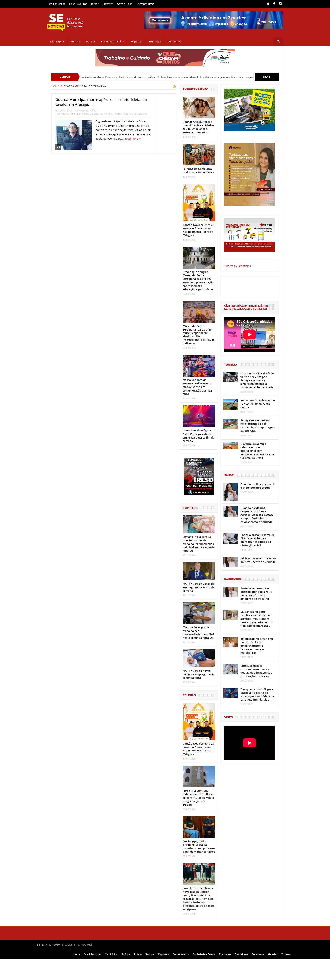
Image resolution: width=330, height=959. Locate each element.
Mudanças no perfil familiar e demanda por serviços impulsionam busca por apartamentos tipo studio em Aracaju (256, 619)
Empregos (155, 41)
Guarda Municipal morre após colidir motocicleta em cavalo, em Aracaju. (101, 102)
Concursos (174, 41)
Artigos (150, 954)
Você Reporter (92, 954)
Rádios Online (57, 3)
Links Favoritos (78, 3)
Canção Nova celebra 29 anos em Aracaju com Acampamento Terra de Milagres (198, 230)
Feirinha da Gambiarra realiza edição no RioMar (199, 170)
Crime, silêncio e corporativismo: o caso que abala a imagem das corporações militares (256, 671)
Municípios (57, 41)
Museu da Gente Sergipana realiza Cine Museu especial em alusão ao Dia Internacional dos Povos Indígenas (198, 334)
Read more (131, 138)
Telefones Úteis (145, 3)
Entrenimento (181, 954)
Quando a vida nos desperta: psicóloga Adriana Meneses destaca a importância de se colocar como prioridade (257, 515)
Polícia (90, 41)
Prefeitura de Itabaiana (135, 113)
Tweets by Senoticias (237, 266)
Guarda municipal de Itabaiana (77, 113)
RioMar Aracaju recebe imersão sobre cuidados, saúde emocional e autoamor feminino (199, 127)
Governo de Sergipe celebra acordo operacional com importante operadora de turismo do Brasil (257, 451)
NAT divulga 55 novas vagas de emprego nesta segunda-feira (199, 674)
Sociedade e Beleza (113, 41)
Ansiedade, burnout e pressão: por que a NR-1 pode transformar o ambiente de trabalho (256, 593)
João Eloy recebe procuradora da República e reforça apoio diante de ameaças (168, 76)
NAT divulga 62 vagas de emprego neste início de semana (198, 587)
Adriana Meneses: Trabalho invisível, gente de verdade (258, 560)
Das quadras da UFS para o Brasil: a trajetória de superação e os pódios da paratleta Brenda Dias (257, 694)
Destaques (82, 110)
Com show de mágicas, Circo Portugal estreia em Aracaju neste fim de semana (198, 436)
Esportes (137, 41)
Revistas (108, 3)
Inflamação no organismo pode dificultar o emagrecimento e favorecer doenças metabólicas (257, 646)
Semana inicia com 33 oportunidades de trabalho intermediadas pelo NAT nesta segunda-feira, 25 (199, 544)
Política (75, 41)
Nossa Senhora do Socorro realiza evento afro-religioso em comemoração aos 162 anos (197, 387)
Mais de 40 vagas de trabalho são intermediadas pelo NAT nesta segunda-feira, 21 (198, 632)
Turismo (286, 954)
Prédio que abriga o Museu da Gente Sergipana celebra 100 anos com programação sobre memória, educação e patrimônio (198, 280)
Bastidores (241, 954)
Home (76, 954)
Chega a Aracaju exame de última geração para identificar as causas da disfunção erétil (257, 540)
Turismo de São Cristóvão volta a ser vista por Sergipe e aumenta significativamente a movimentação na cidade (257, 380)
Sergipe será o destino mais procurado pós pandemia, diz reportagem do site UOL (257, 425)
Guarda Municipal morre (108, 113)
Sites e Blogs (124, 3)
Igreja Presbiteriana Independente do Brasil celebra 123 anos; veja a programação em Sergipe (198, 797)
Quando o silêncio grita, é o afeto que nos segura (257, 485)
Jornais (95, 3)
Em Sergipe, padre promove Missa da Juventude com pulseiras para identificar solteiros (199, 846)
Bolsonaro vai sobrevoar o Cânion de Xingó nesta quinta (257, 404)
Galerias (273, 954)
